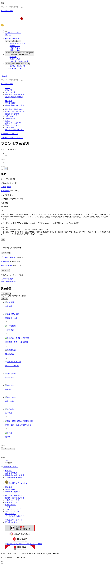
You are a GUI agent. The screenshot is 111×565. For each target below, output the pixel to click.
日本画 (3, 187)
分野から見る (15, 48)
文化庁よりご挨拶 (12, 114)
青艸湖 (7, 437)
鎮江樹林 (8, 413)
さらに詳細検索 (7, 11)
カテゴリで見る (13, 41)
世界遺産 (13, 57)
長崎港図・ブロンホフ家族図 (16, 342)
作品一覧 (13, 39)
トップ (7, 88)
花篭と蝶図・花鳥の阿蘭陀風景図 (18, 425)
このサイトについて (13, 33)
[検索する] (22, 7)
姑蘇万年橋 (9, 401)
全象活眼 (8, 306)
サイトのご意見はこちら (14, 130)
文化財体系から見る (17, 43)
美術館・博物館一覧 (17, 66)
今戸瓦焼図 (9, 330)
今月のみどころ (16, 68)
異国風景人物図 (11, 318)
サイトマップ (10, 127)
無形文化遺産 (15, 59)
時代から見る (15, 46)
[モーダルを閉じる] (2, 561)
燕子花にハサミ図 (12, 366)
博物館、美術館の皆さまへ (15, 112)
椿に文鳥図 (9, 354)
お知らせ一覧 (10, 118)
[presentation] (2, 295)
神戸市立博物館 (7, 265)
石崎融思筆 (5, 191)
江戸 (9, 187)
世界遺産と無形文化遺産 (19, 53)
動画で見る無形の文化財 (19, 61)
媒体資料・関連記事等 (14, 109)
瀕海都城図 (9, 378)
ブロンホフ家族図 (8, 257)
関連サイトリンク (12, 125)
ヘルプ (7, 121)
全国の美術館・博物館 (17, 64)
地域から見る (15, 50)
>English (8, 35)
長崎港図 (8, 389)
